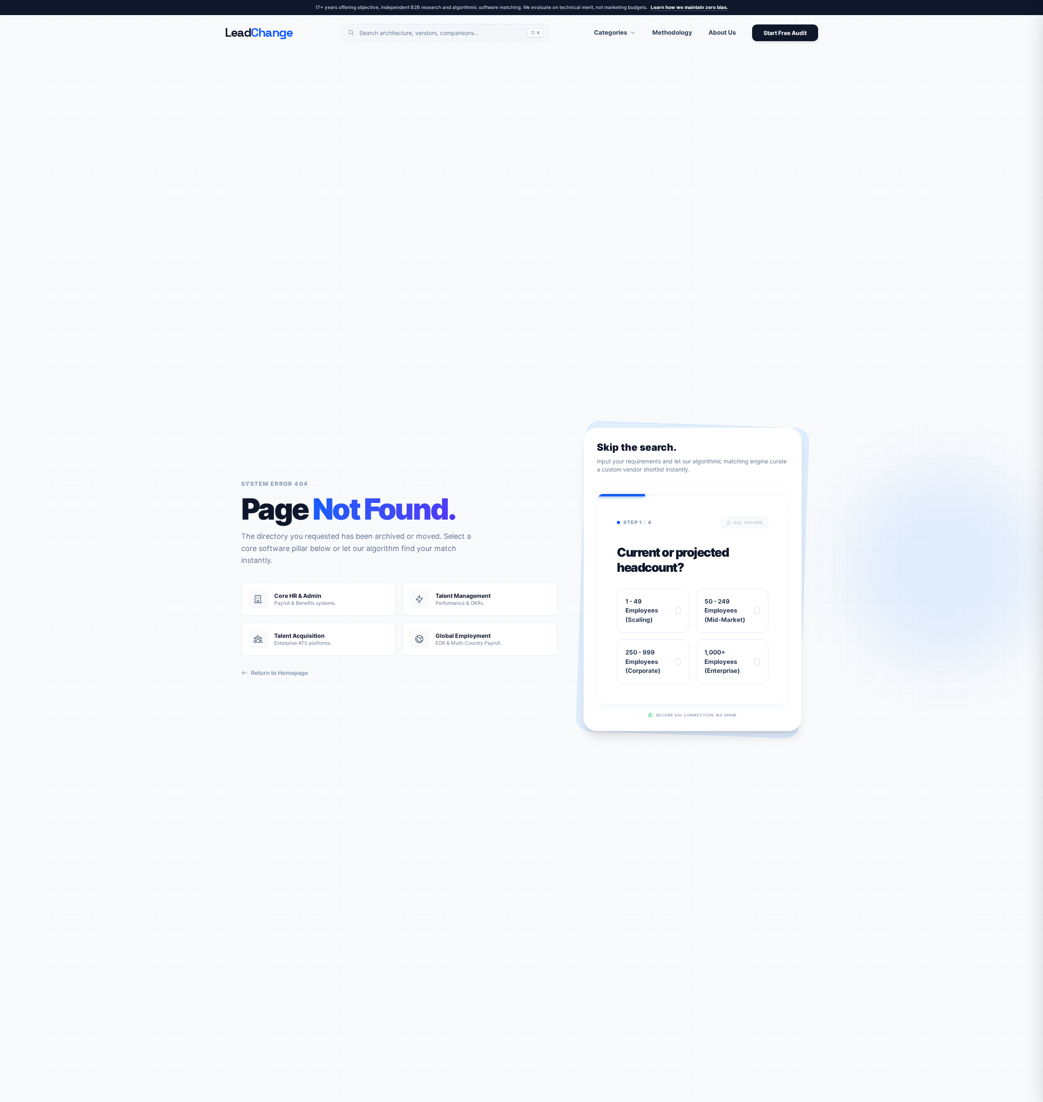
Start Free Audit (785, 32)
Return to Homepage (279, 672)
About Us (722, 32)
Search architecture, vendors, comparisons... (449, 32)
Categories (610, 32)
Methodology (672, 32)
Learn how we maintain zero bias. (689, 7)
